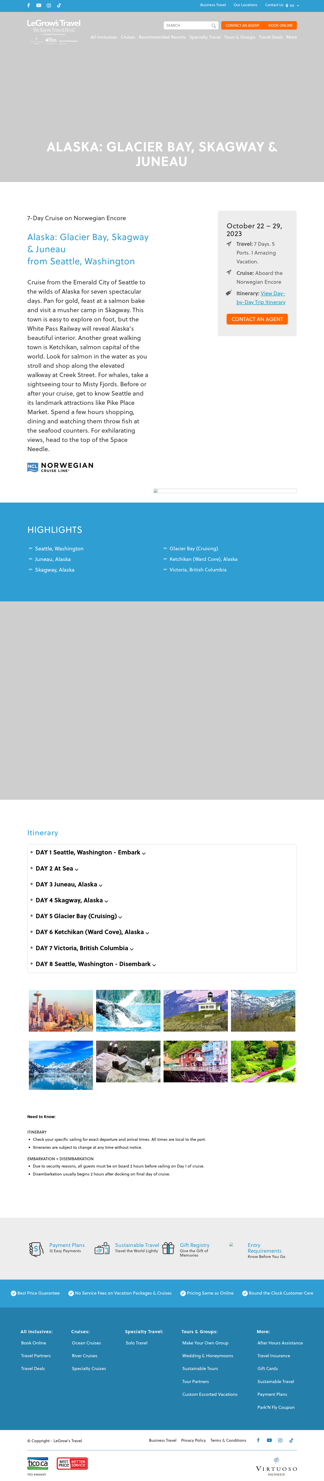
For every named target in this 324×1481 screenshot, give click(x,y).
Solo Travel (136, 1343)
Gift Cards (267, 1368)
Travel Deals (33, 1368)
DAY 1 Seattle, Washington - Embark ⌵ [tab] (91, 851)
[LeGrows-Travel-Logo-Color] (53, 32)
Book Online (33, 1343)
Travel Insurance (273, 1355)
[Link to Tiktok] (59, 5)
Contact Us (274, 5)
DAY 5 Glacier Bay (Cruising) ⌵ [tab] (79, 915)
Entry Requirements (265, 1247)
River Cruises (84, 1355)
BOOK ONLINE (280, 25)
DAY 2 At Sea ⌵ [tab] (57, 868)
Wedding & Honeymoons (207, 1355)
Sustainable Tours (200, 1368)
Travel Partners (36, 1355)
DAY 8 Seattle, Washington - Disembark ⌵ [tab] (96, 963)
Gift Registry (194, 1245)
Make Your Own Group (205, 1343)
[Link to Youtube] (38, 5)
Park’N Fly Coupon (276, 1407)
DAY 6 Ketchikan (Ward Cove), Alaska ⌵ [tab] (92, 931)
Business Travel (213, 5)
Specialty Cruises (89, 1368)
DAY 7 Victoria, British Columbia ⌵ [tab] (85, 947)
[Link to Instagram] (49, 5)
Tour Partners (195, 1381)
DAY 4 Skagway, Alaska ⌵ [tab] (72, 899)
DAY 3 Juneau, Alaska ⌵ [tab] (69, 883)
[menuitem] (213, 5)
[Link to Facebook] (28, 5)
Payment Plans (67, 1245)
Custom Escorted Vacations (210, 1394)
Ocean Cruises (86, 1343)
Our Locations (245, 5)
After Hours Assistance (280, 1343)
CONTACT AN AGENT (242, 25)
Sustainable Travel (137, 1245)
